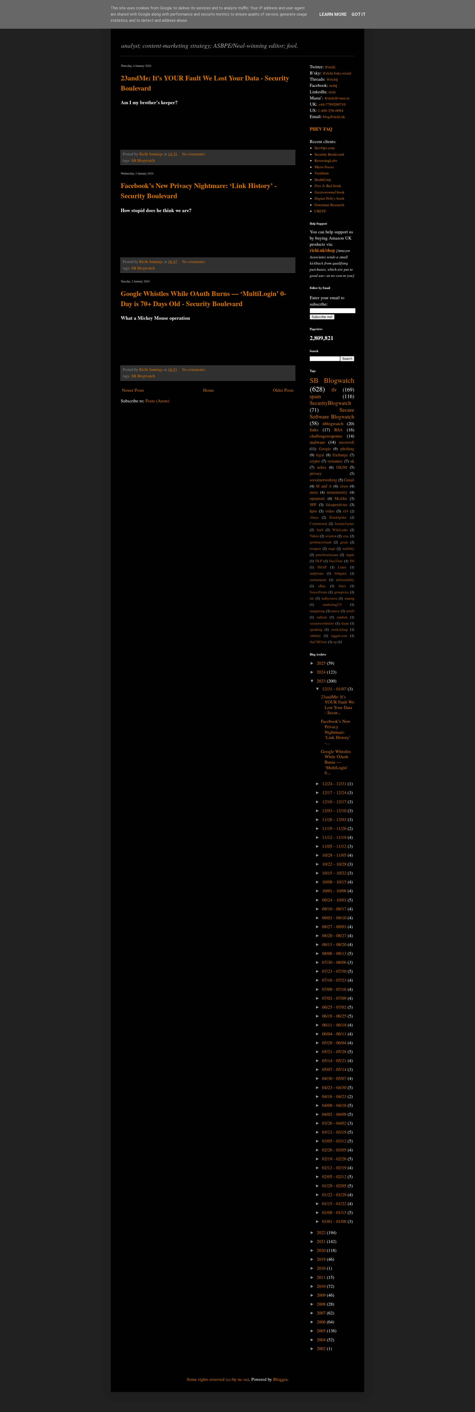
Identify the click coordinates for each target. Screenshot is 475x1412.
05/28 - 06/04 (335, 1043)
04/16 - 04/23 (335, 1096)
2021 (322, 1241)
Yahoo (314, 536)
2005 (322, 1331)
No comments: (194, 154)
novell (350, 611)
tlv (334, 389)
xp (335, 641)
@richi (330, 66)
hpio (313, 511)
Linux (342, 567)
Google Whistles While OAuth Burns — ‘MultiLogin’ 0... (336, 762)
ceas (346, 536)
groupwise (341, 592)
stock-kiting (339, 629)
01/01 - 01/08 (335, 1221)
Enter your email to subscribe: (327, 300)
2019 (322, 1259)
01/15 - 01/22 (335, 1203)
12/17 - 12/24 (335, 792)
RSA (338, 430)
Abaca (314, 517)
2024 (322, 672)
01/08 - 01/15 (335, 1212)
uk (352, 461)
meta (314, 492)
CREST (320, 210)
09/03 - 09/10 (335, 918)
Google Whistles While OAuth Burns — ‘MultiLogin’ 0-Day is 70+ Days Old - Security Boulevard (203, 298)
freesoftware (318, 592)
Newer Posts (133, 390)
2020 (322, 1250)
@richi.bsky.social (337, 73)
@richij (332, 79)
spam (315, 396)
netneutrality (337, 492)
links (314, 430)
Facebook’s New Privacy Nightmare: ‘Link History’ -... (336, 731)
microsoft (346, 442)
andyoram (316, 573)
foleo (342, 586)
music (335, 611)
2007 (322, 1313)
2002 (322, 1348)
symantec (335, 461)
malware (317, 442)
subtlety (315, 635)
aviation (330, 536)
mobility (348, 548)
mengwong (317, 611)
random (342, 617)
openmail (317, 498)
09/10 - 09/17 (335, 909)
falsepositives (336, 504)
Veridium (321, 172)
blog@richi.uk (334, 116)
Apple (350, 554)
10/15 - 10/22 (335, 873)
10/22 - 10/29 (335, 864)
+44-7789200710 (332, 104)
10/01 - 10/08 (335, 891)
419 (345, 511)
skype (345, 623)
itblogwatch (332, 423)
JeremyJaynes (344, 523)
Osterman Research (329, 204)
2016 (322, 1268)
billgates (341, 573)
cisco (344, 486)
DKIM (341, 467)
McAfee (340, 498)
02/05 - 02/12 (335, 1176)
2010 (322, 1286)
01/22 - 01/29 (335, 1194)
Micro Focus (324, 166)
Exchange (340, 455)
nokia (321, 467)
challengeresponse (326, 436)
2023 (322, 681)
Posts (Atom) (157, 401)
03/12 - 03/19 (335, 1132)
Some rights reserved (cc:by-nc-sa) (218, 1379)
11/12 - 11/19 (335, 837)
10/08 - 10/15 (335, 882)
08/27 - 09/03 (335, 926)
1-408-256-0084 (330, 110)
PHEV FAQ (321, 129)
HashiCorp (322, 179)
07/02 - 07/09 (335, 998)
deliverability (345, 579)
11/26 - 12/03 (335, 819)
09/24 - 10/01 (335, 900)
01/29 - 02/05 (335, 1186)
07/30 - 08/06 (335, 962)
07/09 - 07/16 (335, 989)
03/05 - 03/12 (335, 1141)
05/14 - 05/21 (335, 1060)
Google (325, 448)
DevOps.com (324, 147)
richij (333, 85)
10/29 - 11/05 (335, 855)
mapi (331, 548)
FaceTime (336, 561)
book (327, 185)
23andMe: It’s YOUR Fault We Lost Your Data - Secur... (337, 705)
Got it (359, 14)
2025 (322, 663)
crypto (315, 461)
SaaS (319, 529)
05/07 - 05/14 (335, 1069)
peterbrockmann (327, 554)
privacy (316, 473)
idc (312, 598)
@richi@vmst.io (337, 98)
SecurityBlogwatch (330, 402)
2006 (322, 1322)
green (344, 542)
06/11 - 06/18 (335, 1025)
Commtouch (318, 523)
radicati (322, 617)
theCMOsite (318, 641)
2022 (322, 1232)
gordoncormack (321, 542)
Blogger (280, 1379)
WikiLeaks (340, 529)
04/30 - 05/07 (335, 1078)
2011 (322, 1277)
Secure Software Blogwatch (332, 413)
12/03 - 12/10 (335, 810)
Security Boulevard (329, 154)
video (329, 511)
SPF (313, 504)
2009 (322, 1295)
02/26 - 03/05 (335, 1150)
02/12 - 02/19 (335, 1167)
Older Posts (283, 390)
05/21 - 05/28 (335, 1051)
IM (352, 561)
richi (332, 91)
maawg (349, 598)
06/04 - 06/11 (335, 1034)
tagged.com (339, 635)
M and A (324, 486)
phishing (347, 448)
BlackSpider (338, 517)
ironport (315, 548)
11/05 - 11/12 (335, 846)
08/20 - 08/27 (335, 935)
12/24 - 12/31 (335, 783)
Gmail (349, 480)
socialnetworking (323, 480)
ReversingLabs (325, 160)
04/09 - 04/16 (335, 1105)
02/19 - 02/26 (335, 1159)
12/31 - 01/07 (335, 689)
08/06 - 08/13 (335, 953)
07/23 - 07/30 (335, 971)
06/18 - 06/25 (335, 1016)
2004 (322, 1339)
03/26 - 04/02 (335, 1123)
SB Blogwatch (143, 160)
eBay (322, 586)
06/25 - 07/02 (335, 1007)
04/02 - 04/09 (335, 1114)
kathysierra (329, 598)
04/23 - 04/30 (335, 1087)
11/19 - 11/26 (335, 828)
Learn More (333, 14)
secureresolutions (322, 623)
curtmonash (318, 579)
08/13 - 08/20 (335, 944)
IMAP (322, 567)
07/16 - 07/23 (335, 980)
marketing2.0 (332, 604)
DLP (318, 561)
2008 (322, 1304)
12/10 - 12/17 (335, 801)
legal (320, 455)
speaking (316, 629)
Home (208, 390)
